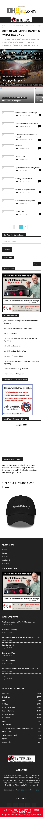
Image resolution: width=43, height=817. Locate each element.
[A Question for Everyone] (17, 95)
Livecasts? (19, 146)
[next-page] (30, 227)
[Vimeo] (21, 805)
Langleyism (13, 333)
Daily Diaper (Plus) (16, 356)
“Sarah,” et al (20, 157)
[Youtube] (34, 805)
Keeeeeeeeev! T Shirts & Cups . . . (27, 113)
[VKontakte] (27, 805)
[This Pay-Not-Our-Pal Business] (8, 127)
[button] (4, 20)
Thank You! (19, 212)
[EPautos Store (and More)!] (8, 192)
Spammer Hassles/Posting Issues (27, 168)
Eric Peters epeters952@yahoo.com (26, 790)
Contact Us (6, 560)
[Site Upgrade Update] (21, 68)
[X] (15, 805)
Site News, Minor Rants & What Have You (22, 26)
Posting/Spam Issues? (23, 179)
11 (39, 126)
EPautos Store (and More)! (25, 190)
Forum (4, 553)
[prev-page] (12, 227)
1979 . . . (5, 676)
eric (3, 84)
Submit (7, 249)
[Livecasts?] (8, 148)
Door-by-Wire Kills (19, 351)
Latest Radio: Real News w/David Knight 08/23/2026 (21, 637)
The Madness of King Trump (22, 328)
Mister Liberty (9, 374)
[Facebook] (9, 805)
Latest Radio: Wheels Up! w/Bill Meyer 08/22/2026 (20, 668)
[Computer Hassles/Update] (8, 203)
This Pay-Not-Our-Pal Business (26, 124)
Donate (5, 556)
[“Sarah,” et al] (8, 160)
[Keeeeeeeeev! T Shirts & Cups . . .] (8, 115)
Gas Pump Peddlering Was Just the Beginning (18, 622)
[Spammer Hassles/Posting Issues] (8, 170)
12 (39, 181)
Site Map (5, 563)
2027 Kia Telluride (8, 661)
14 (39, 139)
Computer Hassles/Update (25, 201)
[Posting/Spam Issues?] (8, 183)
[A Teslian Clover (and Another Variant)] (8, 137)
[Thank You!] (8, 214)
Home (4, 26)
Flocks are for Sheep (9, 630)
